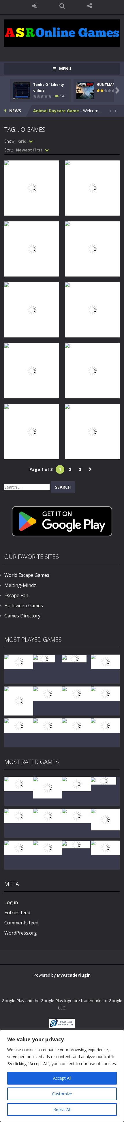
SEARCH (62, 6)
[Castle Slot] (74, 658)
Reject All (62, 1109)
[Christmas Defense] (76, 693)
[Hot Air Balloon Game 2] (47, 787)
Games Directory (22, 616)
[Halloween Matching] (18, 815)
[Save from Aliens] (76, 783)
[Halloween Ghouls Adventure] (105, 819)
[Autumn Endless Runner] (76, 725)
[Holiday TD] (103, 780)
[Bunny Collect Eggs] (47, 847)
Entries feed (17, 912)
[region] (62, 1076)
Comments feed (21, 922)
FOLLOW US (89, 6)
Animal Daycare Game (56, 110)
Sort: (8, 150)
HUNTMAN (106, 84)
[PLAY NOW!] (21, 90)
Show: (9, 141)
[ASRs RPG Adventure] (47, 693)
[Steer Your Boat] (105, 661)
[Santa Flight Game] (105, 693)
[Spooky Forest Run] (18, 661)
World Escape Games (26, 575)
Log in (11, 902)
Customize (62, 1093)
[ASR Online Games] (62, 32)
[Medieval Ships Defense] (18, 783)
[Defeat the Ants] (18, 847)
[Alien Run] (44, 658)
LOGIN (34, 6)
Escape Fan (16, 595)
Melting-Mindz (20, 585)
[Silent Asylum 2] (76, 815)
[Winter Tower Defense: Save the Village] (18, 700)
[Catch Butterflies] (47, 815)
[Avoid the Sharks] (18, 725)
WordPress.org (20, 933)
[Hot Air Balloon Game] (47, 725)
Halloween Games (23, 605)
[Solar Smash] (76, 844)
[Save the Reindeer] (105, 725)
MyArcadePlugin (74, 975)
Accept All (62, 1078)
